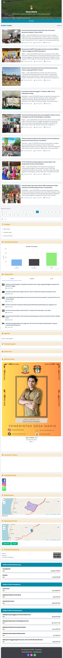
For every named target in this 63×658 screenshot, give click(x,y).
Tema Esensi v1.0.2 (27, 652)
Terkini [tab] (12, 278)
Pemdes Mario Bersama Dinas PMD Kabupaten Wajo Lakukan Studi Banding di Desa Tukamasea (40, 186)
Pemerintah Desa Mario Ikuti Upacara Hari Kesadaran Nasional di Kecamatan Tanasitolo (40, 139)
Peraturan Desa (8, 236)
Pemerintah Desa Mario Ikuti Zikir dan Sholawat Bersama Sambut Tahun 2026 (38, 31)
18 (10, 215)
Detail (14, 543)
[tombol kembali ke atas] (59, 654)
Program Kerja (8, 232)
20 (18, 215)
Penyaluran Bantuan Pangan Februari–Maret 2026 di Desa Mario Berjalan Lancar (31, 292)
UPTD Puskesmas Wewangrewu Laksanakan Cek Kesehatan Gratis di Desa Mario (38, 163)
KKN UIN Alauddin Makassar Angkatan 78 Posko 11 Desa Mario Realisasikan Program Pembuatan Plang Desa (31, 324)
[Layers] (58, 501)
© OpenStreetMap (52, 514)
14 (56, 212)
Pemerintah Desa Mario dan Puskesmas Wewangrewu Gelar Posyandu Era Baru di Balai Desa (33, 317)
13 (52, 212)
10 (41, 212)
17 (6, 215)
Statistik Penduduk (11, 242)
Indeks (59, 25)
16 (2, 215)
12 (48, 212)
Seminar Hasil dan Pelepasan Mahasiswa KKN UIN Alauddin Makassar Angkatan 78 (31, 305)
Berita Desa (7, 229)
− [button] (4, 503)
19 (14, 215)
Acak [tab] (51, 278)
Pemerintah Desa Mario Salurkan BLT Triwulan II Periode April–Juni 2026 (28, 310)
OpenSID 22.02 (37, 652)
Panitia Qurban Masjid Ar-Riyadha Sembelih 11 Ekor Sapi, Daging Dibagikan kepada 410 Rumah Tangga (32, 285)
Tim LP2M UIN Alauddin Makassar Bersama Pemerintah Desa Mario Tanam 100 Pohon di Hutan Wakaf (33, 298)
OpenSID (59, 514)
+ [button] (4, 500)
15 (59, 212)
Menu (32, 21)
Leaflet (47, 514)
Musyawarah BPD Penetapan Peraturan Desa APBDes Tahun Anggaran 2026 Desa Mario (40, 50)
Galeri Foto (8, 352)
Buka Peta (6, 543)
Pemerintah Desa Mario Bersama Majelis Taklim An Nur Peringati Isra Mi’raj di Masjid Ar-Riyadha (41, 116)
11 (44, 212)
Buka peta (5, 515)
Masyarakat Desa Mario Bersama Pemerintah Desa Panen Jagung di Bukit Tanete (40, 69)
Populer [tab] (32, 278)
